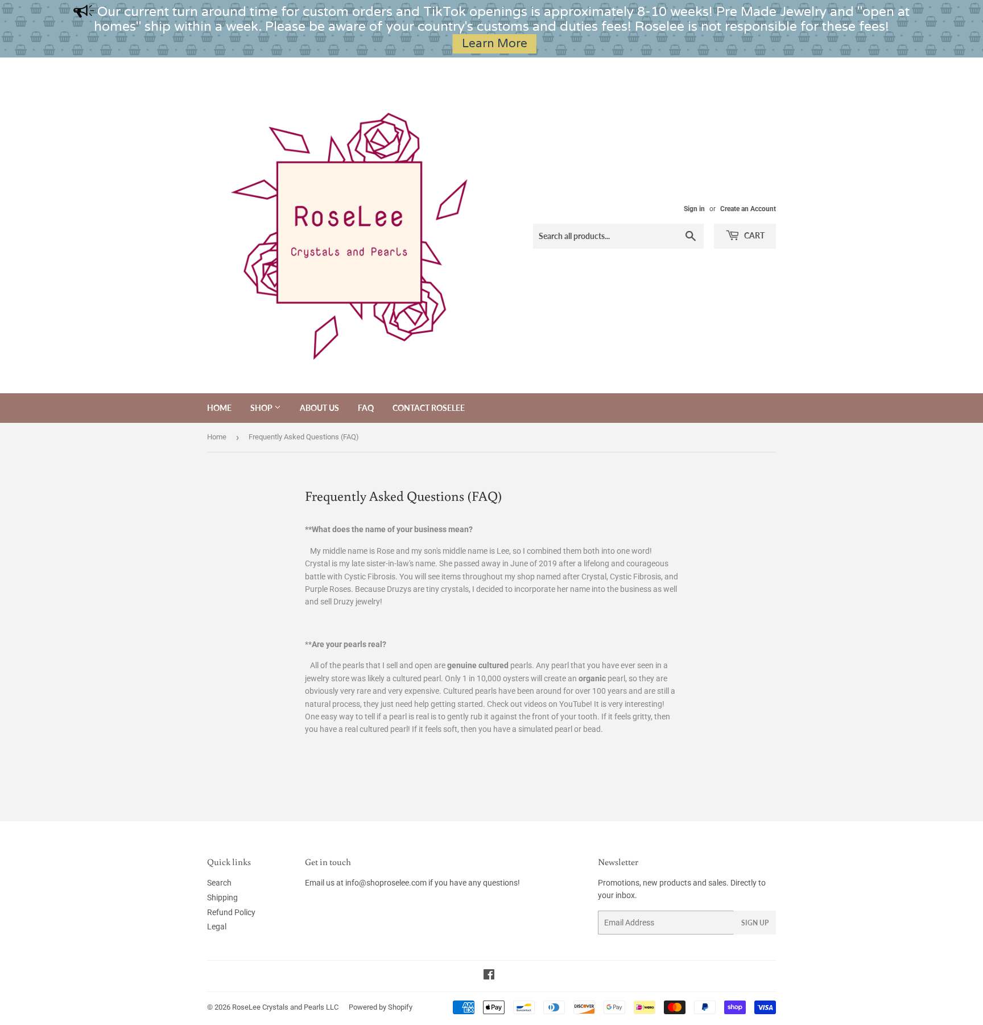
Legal (216, 926)
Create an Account (748, 209)
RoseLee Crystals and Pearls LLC (285, 1007)
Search (219, 882)
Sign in (694, 209)
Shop (262, 408)
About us (319, 408)
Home (219, 408)
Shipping (222, 897)
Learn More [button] (494, 43)
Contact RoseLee (429, 408)
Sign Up (755, 923)
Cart (753, 235)
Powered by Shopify (380, 1007)
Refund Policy (231, 912)
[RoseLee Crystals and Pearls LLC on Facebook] (489, 976)
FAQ (366, 408)
